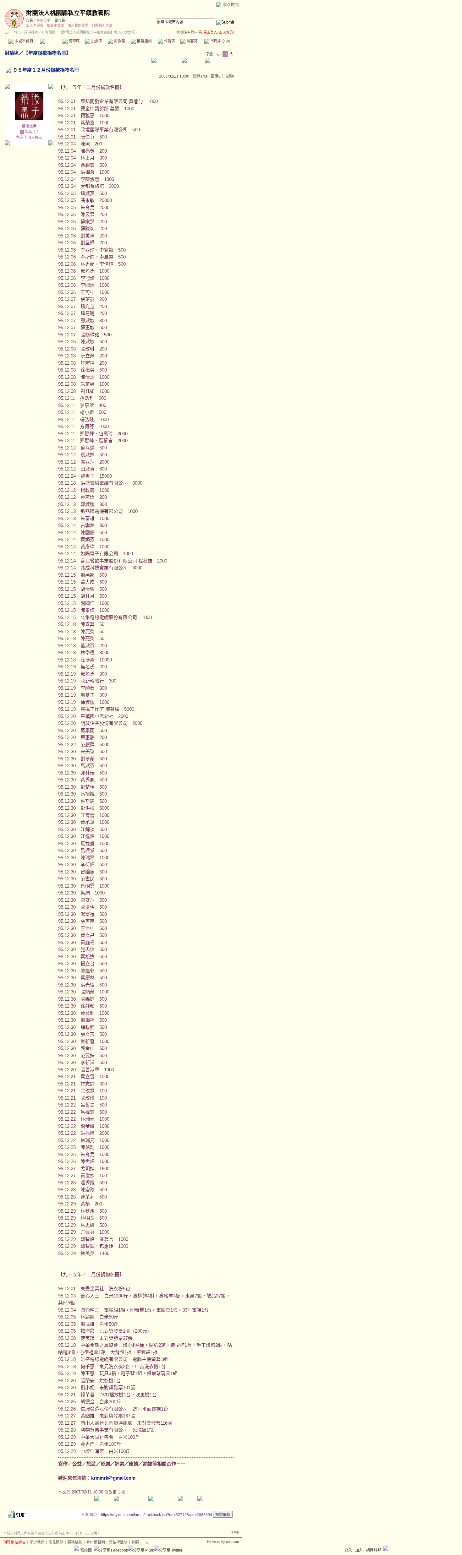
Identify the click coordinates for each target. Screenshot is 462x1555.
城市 (17, 32)
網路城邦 (231, 4)
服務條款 (74, 1542)
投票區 (96, 41)
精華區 (74, 41)
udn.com (232, 1541)
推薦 (229, 76)
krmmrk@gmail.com (113, 1478)
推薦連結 (144, 41)
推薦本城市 (55, 25)
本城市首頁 (23, 41)
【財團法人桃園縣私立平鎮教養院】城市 (90, 32)
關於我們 (37, 1542)
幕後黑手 (43, 20)
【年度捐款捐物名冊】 (47, 53)
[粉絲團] (76, 1548)
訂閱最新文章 (102, 25)
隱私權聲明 (118, 1542)
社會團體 (48, 32)
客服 (135, 1542)
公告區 (169, 41)
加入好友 (34, 137)
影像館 (119, 41)
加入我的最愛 (78, 25)
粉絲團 (86, 1550)
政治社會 (31, 32)
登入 (348, 1550)
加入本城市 (34, 25)
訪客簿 (191, 41)
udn (7, 32)
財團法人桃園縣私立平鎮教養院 (68, 13)
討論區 (51, 41)
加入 (359, 1550)
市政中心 (219, 41)
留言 (20, 137)
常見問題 (55, 1542)
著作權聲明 (95, 1542)
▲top (234, 1532)
